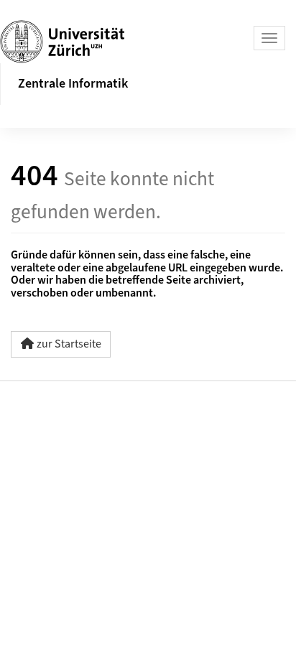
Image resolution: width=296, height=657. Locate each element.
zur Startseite (69, 344)
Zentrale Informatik (73, 84)
